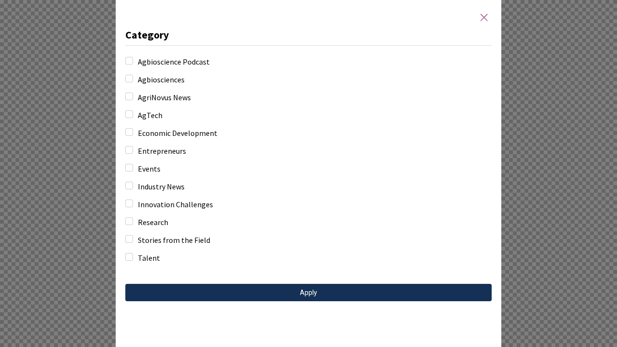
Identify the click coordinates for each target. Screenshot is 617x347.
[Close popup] (484, 17)
